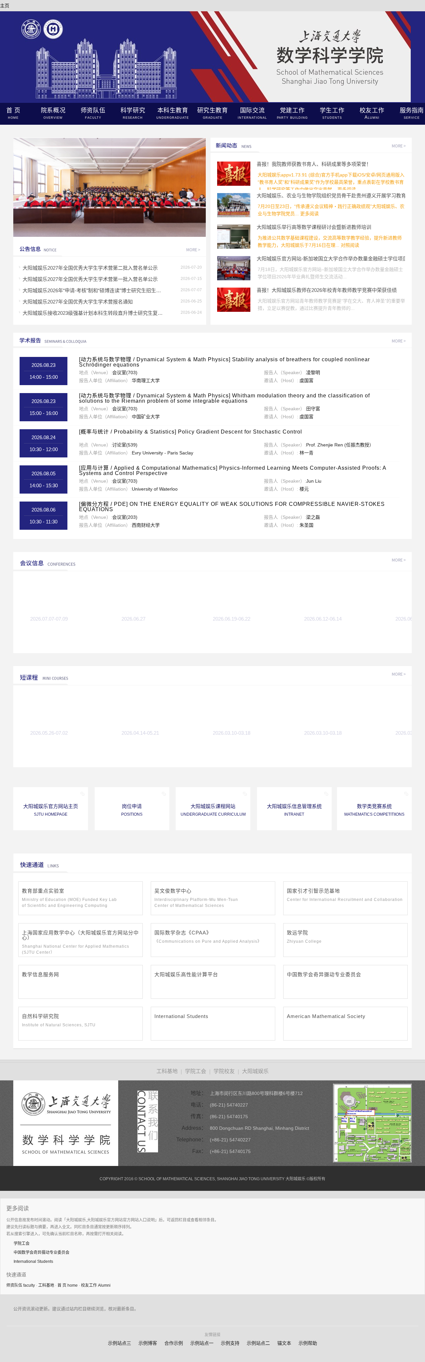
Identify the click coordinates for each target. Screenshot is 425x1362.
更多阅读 (346, 189)
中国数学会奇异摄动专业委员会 (41, 1252)
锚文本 (284, 1343)
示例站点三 (119, 1343)
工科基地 (167, 1071)
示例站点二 (258, 1343)
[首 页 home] (212, 101)
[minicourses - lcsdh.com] (401, 673)
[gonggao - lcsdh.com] (196, 248)
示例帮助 (307, 1343)
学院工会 (195, 1071)
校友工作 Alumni (96, 1285)
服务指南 (412, 113)
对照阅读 (350, 245)
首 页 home (67, 1285)
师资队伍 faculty (20, 1285)
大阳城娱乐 (255, 1071)
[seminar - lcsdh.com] (401, 340)
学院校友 (224, 1071)
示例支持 (230, 1343)
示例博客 (147, 1343)
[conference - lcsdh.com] (401, 559)
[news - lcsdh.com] (401, 145)
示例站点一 (201, 1343)
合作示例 (173, 1343)
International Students (33, 1261)
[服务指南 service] (109, 188)
